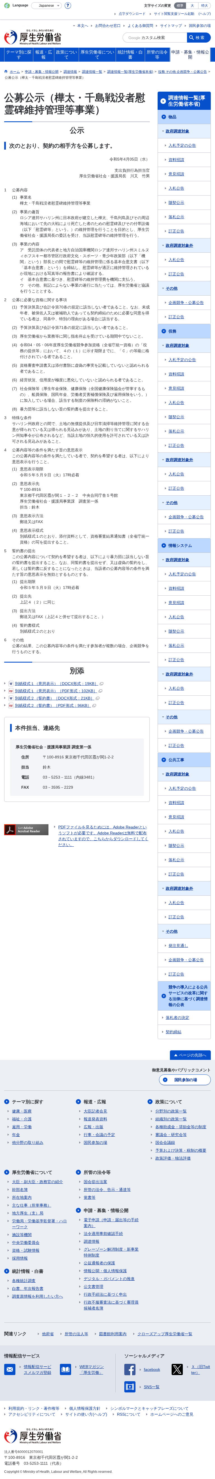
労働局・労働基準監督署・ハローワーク (39, 1224)
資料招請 (176, 159)
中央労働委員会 (25, 1242)
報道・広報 (95, 1101)
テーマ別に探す (27, 1101)
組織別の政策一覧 (171, 1119)
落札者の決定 (177, 1017)
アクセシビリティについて (31, 1414)
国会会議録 (165, 1142)
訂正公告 (176, 231)
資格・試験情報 (25, 1250)
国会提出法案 (95, 1182)
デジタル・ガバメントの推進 (109, 1278)
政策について (168, 1101)
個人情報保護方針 (85, 1408)
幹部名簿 (20, 1189)
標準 (180, 6)
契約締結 (173, 1032)
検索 (200, 37)
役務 (172, 331)
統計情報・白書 (27, 1271)
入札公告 (176, 188)
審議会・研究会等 (171, 1134)
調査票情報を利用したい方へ (37, 1296)
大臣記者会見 (95, 1111)
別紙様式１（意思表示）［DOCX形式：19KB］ (56, 683)
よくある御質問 (140, 25)
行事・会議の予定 (99, 1134)
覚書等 (89, 1197)
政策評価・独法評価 (173, 1158)
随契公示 (176, 202)
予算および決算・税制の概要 (180, 1150)
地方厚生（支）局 (27, 1213)
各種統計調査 (24, 1280)
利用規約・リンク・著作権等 (33, 1408)
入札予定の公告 (182, 145)
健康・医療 (22, 1111)
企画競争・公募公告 (186, 302)
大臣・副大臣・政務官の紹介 (37, 1182)
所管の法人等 (76, 1334)
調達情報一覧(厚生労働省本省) (186, 101)
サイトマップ (171, 25)
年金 (16, 1134)
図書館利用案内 (113, 1334)
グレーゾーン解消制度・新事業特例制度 (111, 1252)
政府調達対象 (177, 131)
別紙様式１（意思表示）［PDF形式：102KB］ (56, 691)
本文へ (82, 25)
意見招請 (176, 174)
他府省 (48, 1334)
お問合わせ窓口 (108, 25)
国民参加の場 (200, 25)
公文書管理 (93, 1286)
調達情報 (91, 1241)
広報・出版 (93, 1127)
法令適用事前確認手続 (103, 1233)
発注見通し (178, 945)
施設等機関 (22, 1234)
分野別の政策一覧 (171, 1111)
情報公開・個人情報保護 (105, 1271)
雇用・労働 (22, 1127)
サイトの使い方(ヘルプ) (86, 1414)
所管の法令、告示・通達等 (107, 1189)
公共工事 (176, 760)
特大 (204, 6)
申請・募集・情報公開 (106, 1210)
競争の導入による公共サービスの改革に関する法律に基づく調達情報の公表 (188, 996)
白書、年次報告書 (27, 1288)
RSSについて (129, 1414)
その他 (171, 288)
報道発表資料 (95, 1119)
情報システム (180, 545)
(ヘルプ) (204, 14)
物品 (172, 117)
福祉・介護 (22, 1119)
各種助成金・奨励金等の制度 (180, 1127)
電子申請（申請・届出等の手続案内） (111, 1223)
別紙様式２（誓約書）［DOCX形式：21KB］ (54, 698)
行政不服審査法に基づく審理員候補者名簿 (111, 1305)
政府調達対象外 (179, 245)
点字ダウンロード (132, 14)
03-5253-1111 (36, 1463)
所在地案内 (22, 1197)
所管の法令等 (97, 1172)
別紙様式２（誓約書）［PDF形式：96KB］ (53, 705)
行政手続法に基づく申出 (105, 1294)
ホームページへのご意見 (171, 1414)
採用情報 (20, 1258)
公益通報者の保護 (99, 1263)
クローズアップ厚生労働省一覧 (164, 1334)
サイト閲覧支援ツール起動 (174, 14)
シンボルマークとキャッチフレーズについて (149, 1408)
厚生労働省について (32, 1172)
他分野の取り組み (27, 1142)
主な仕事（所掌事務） (31, 1205)
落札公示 (176, 217)
